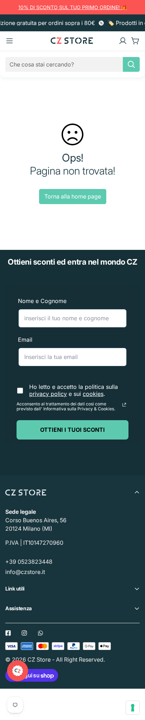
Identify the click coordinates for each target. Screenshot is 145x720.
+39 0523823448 (28, 561)
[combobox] (72, 64)
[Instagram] (24, 633)
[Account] (123, 41)
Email (25, 339)
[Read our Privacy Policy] (124, 404)
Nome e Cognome (42, 300)
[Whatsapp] (40, 633)
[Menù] (9, 41)
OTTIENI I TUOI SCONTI (72, 429)
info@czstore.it (25, 571)
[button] (135, 41)
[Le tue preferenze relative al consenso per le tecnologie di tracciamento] (132, 707)
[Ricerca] (131, 64)
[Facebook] (8, 633)
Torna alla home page (72, 196)
